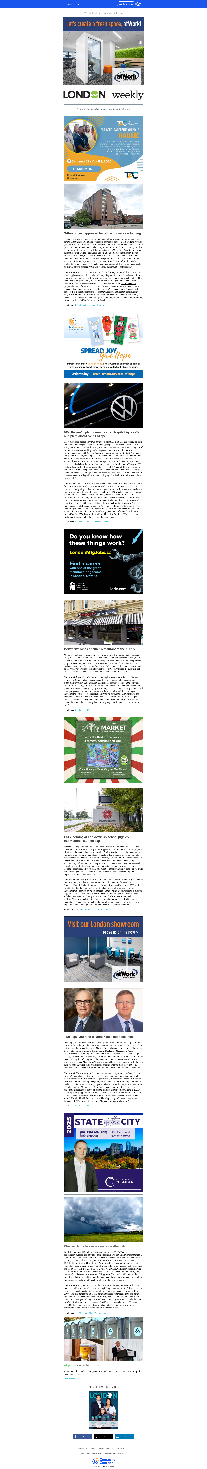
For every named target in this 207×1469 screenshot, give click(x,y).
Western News (100, 1313)
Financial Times (101, 522)
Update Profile (97, 1454)
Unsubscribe (85, 1454)
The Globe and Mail (84, 1313)
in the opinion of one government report (89, 896)
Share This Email (84, 1437)
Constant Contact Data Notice (115, 1454)
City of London (81, 305)
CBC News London (83, 909)
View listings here (72, 1379)
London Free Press (98, 305)
